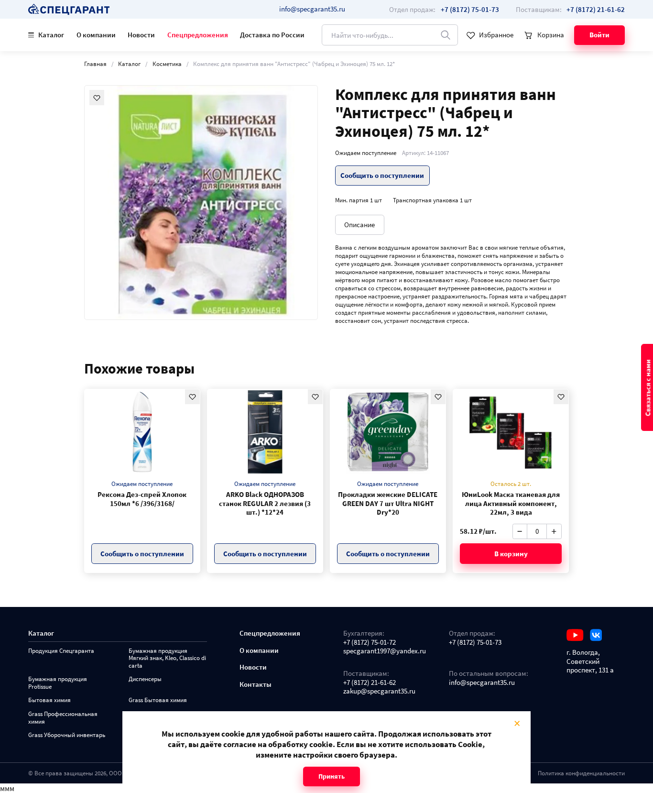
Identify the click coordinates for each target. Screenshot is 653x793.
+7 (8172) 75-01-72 (369, 642)
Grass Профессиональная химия (63, 717)
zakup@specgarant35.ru (379, 691)
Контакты (255, 684)
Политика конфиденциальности (581, 773)
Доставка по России (272, 34)
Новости (141, 34)
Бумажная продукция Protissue (57, 682)
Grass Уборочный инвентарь (66, 734)
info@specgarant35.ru (312, 8)
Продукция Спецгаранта (61, 650)
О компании (96, 34)
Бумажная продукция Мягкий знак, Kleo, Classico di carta (167, 658)
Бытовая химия (49, 700)
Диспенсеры (145, 679)
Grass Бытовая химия (158, 700)
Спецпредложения (197, 34)
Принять (331, 776)
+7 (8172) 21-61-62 (369, 682)
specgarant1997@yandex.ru (384, 651)
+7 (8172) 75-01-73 (475, 642)
